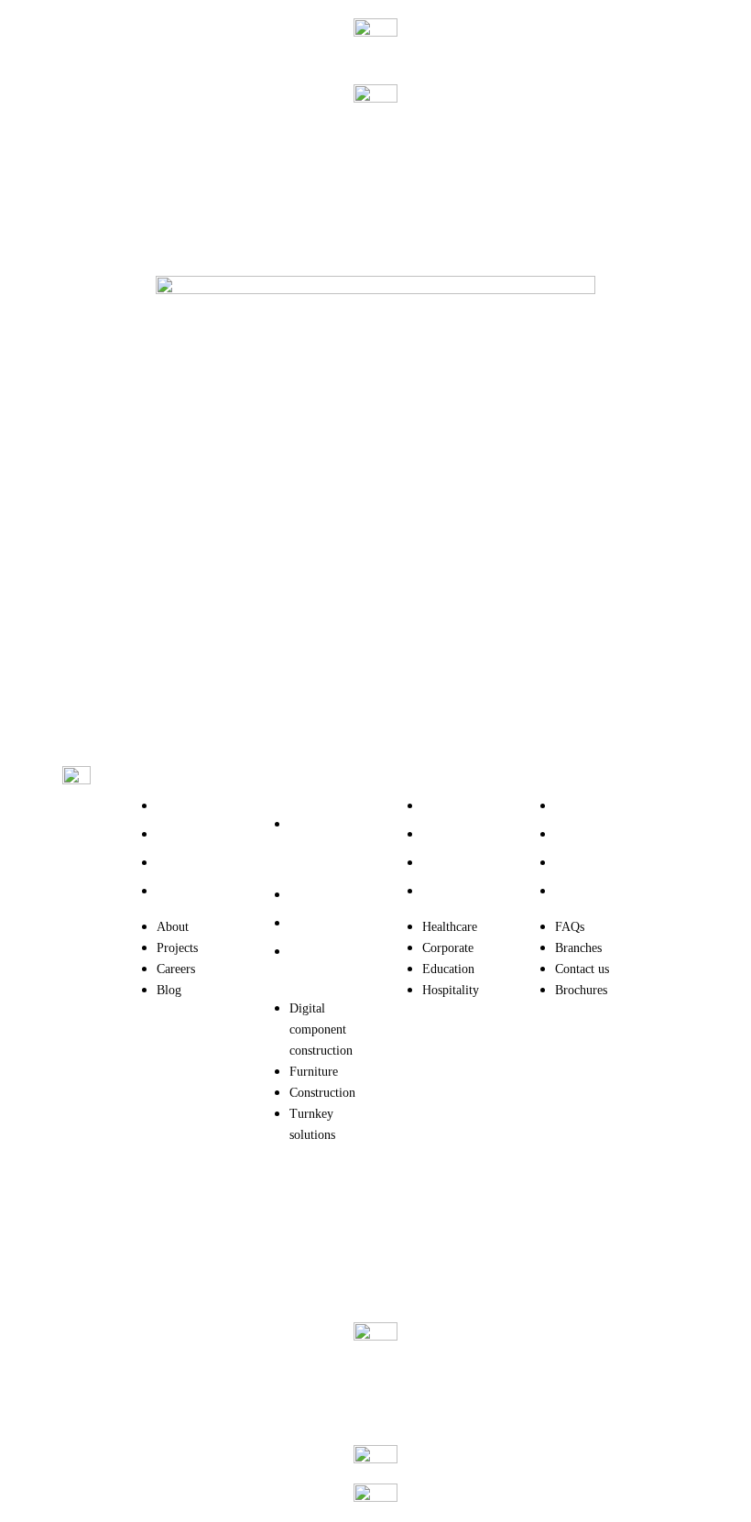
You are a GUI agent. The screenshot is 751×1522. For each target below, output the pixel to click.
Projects (177, 834)
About (173, 806)
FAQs (569, 806)
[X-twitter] (680, 889)
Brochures (581, 891)
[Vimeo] (680, 1045)
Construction (322, 923)
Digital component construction (321, 845)
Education (448, 863)
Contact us (582, 863)
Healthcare (449, 806)
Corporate (447, 834)
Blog (169, 891)
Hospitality (450, 891)
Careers (176, 863)
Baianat (139, 1236)
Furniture (313, 895)
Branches (578, 834)
